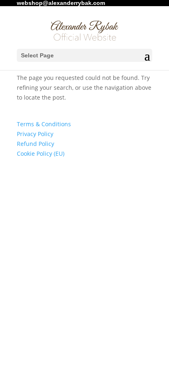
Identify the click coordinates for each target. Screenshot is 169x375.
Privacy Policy (35, 134)
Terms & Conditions (44, 124)
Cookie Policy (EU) (40, 153)
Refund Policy (35, 144)
